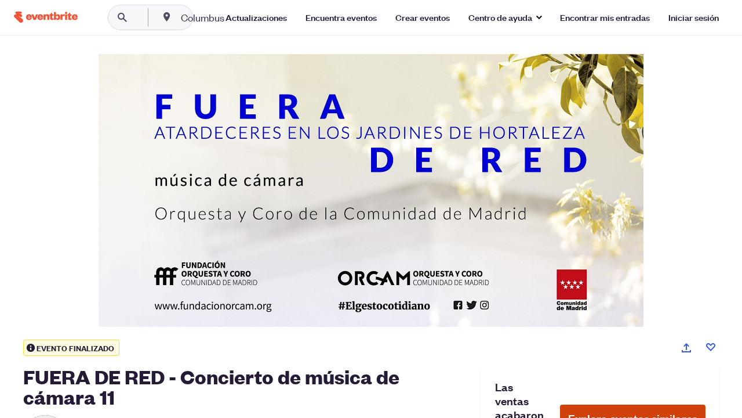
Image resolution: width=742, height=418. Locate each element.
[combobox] (239, 17)
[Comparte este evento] (686, 347)
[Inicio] (46, 17)
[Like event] (711, 347)
